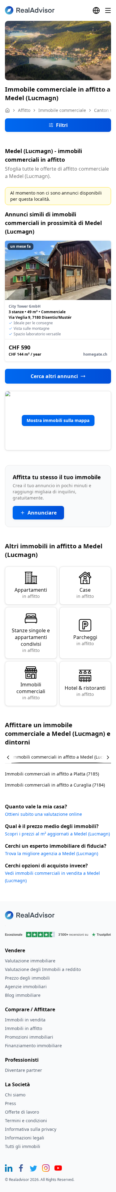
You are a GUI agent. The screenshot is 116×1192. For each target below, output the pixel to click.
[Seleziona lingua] (96, 10)
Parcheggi (85, 640)
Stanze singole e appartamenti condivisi (31, 640)
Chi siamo (15, 1095)
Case (85, 592)
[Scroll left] (12, 757)
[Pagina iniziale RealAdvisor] (29, 10)
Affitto (24, 110)
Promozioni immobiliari (29, 1037)
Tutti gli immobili (22, 1146)
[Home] (7, 110)
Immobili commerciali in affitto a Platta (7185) (52, 774)
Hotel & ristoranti (85, 691)
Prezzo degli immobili (27, 978)
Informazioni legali (24, 1138)
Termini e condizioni (26, 1120)
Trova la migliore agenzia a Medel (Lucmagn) (51, 853)
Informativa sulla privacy (30, 1129)
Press (10, 1103)
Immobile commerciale (62, 110)
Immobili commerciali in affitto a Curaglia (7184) (55, 785)
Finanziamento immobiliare (33, 1045)
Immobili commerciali (30, 691)
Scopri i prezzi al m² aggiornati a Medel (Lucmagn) (57, 834)
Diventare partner (23, 1070)
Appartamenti (31, 592)
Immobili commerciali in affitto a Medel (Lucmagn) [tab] (63, 757)
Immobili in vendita (25, 1020)
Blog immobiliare (23, 995)
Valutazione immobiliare (30, 961)
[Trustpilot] (58, 934)
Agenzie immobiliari (26, 986)
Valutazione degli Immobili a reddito (43, 969)
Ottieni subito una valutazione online (43, 814)
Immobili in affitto (23, 1028)
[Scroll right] (103, 757)
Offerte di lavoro (22, 1112)
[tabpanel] (58, 775)
